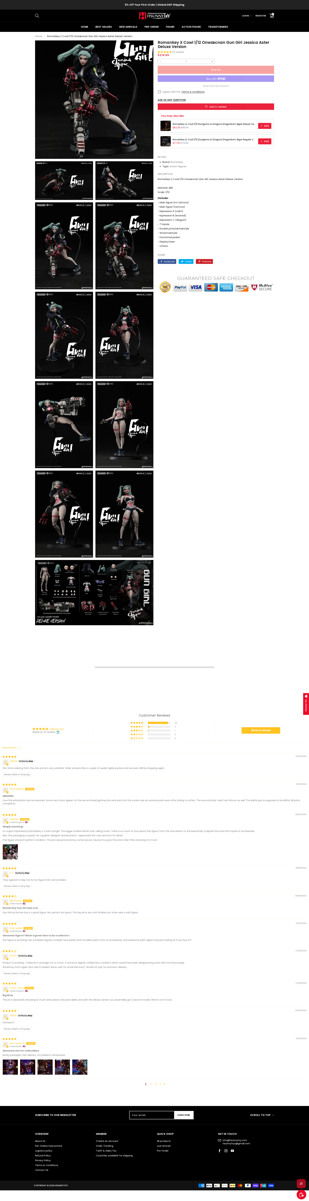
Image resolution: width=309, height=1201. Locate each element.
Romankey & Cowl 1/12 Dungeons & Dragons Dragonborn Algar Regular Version (214, 139)
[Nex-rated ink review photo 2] (27, 1067)
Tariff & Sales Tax (154, 5)
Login (245, 15)
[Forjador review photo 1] (10, 852)
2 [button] (150, 1084)
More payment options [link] (216, 85)
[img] (9, 756)
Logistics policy (43, 1150)
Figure (170, 27)
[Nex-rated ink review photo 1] (10, 1067)
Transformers (218, 27)
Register (261, 15)
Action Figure (191, 27)
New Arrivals (128, 27)
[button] (165, 52)
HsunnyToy (61, 1185)
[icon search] (89, 16)
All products (164, 1141)
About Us (40, 1141)
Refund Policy (43, 1155)
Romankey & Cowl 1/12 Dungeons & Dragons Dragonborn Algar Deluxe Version (214, 124)
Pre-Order (163, 1150)
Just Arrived (163, 1146)
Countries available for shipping (114, 1155)
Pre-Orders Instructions (48, 1146)
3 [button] (156, 1084)
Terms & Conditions (46, 1165)
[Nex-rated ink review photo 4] (62, 1067)
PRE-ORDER (152, 27)
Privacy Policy (43, 1160)
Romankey (177, 162)
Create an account (107, 1141)
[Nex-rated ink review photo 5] (80, 1067)
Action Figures (178, 166)
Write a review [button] (261, 730)
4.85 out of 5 (56, 729)
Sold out (216, 69)
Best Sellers (103, 27)
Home (84, 27)
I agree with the (171, 91)
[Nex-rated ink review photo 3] (45, 1067)
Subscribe (183, 1115)
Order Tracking (104, 1146)
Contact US (41, 1170)
